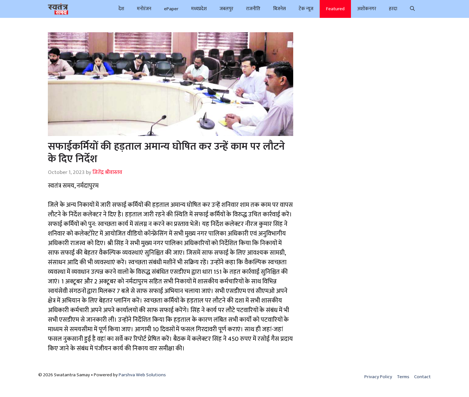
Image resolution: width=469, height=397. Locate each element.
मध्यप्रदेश (199, 9)
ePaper (171, 9)
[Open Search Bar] (412, 9)
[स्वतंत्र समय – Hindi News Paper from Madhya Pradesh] (58, 9)
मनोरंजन (144, 9)
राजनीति (253, 9)
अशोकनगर (366, 9)
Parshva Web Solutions (142, 375)
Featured (335, 9)
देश (121, 9)
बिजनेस (279, 9)
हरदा (393, 9)
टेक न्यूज (306, 9)
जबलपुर (226, 9)
